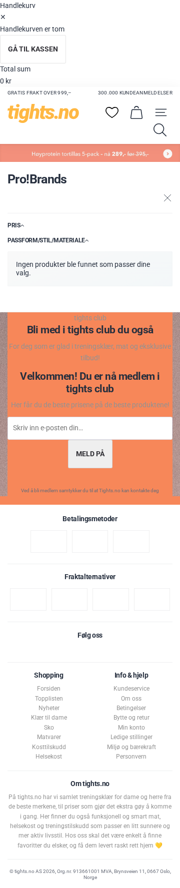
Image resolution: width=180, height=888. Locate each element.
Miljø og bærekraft (131, 747)
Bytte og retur (132, 717)
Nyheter (49, 708)
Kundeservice (132, 688)
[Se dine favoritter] (112, 112)
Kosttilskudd (49, 747)
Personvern (131, 756)
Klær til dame (49, 717)
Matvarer (49, 737)
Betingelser (131, 708)
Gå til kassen (33, 49)
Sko (49, 727)
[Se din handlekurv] (136, 112)
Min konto (131, 727)
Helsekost (49, 756)
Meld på (90, 454)
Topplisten (49, 698)
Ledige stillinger (131, 737)
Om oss (131, 698)
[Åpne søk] (160, 130)
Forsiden (48, 688)
